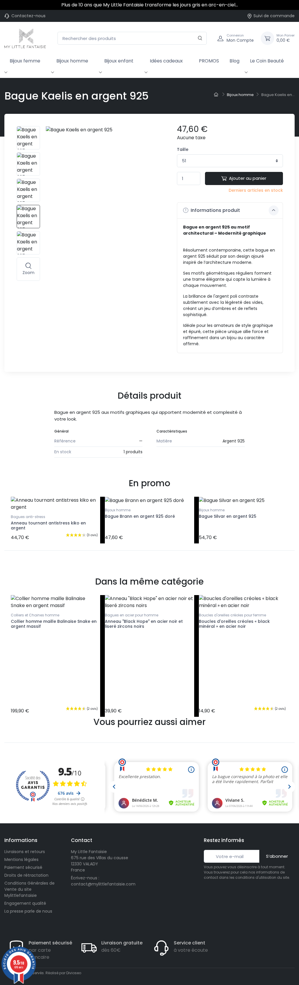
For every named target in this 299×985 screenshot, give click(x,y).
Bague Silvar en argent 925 (227, 516)
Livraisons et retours (24, 852)
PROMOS (209, 60)
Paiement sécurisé (23, 867)
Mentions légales (21, 859)
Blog (234, 60)
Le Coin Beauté (267, 60)
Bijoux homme (72, 60)
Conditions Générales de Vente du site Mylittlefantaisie (29, 889)
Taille (182, 149)
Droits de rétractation (26, 875)
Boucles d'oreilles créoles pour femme (232, 615)
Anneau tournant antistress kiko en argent (48, 525)
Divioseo (73, 972)
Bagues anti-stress (28, 516)
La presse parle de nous (28, 911)
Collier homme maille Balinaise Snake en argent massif (54, 623)
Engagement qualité (25, 903)
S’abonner (277, 856)
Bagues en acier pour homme (131, 615)
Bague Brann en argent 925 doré (140, 516)
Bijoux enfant (118, 60)
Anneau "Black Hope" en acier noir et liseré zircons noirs (144, 623)
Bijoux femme (25, 60)
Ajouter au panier (247, 178)
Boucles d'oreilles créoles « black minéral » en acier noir (234, 623)
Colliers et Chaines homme (35, 615)
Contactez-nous (28, 16)
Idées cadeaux (166, 60)
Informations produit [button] (215, 210)
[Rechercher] (200, 38)
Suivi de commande (274, 16)
